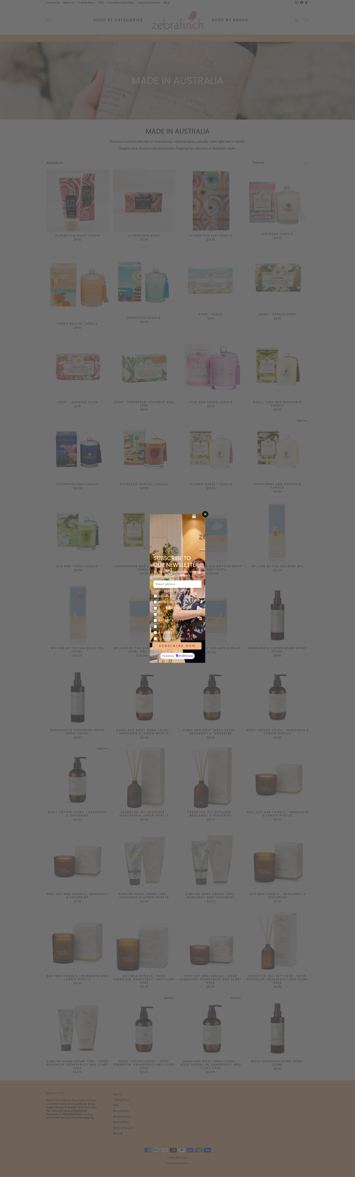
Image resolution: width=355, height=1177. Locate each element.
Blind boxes (171, 620)
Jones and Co (172, 626)
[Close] (205, 514)
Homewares (170, 602)
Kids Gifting (172, 608)
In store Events (176, 638)
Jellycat (168, 614)
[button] (155, 596)
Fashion (167, 596)
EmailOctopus (186, 656)
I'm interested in (169, 591)
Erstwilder (171, 632)
